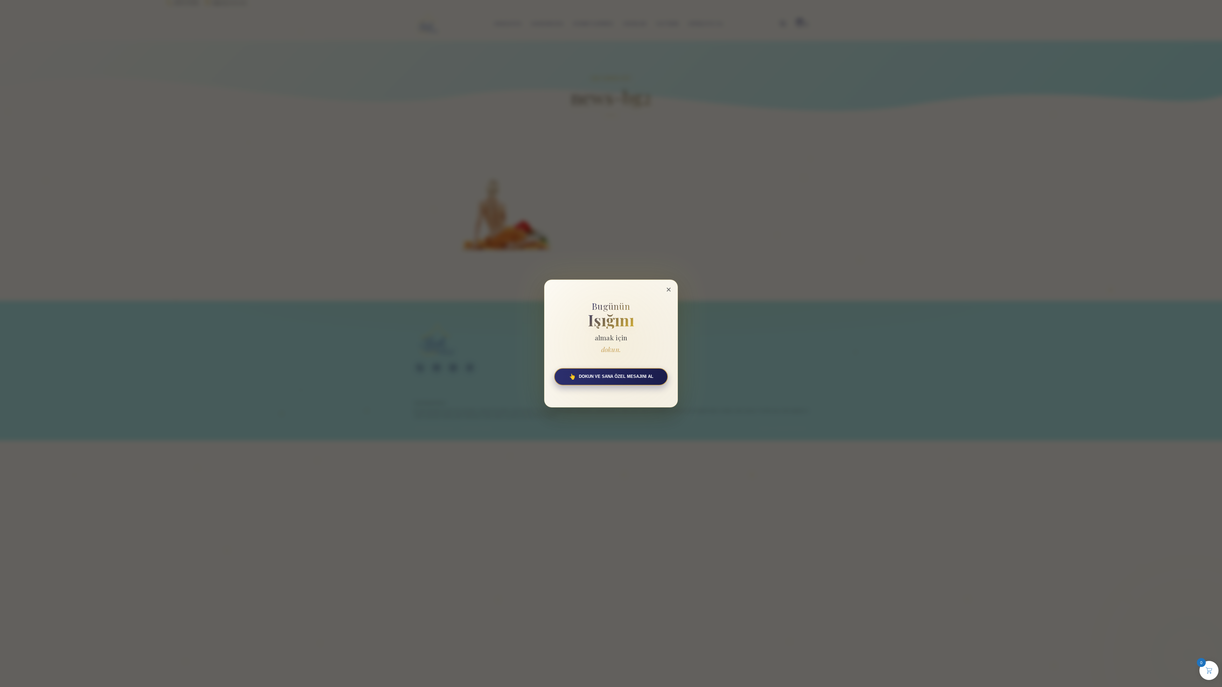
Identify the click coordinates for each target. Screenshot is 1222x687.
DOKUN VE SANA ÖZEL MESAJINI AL (611, 377)
